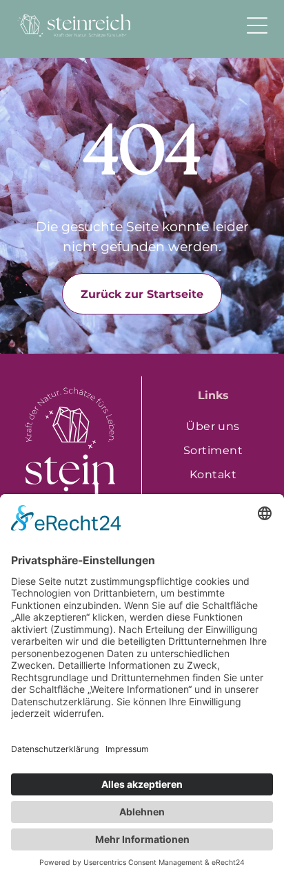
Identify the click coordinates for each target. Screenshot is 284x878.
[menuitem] (213, 426)
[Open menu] (257, 25)
